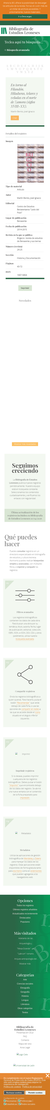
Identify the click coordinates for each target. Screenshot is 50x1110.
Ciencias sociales (25, 984)
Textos (25, 1012)
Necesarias (11, 1101)
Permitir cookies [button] (35, 1093)
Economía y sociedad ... (25, 422)
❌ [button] (48, 1075)
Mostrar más (25, 963)
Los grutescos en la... (25, 343)
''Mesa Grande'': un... (26, 948)
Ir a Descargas (25, 16)
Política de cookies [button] (12, 1087)
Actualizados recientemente (25, 914)
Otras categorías (25, 1008)
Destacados (25, 918)
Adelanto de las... (26, 938)
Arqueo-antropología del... (26, 958)
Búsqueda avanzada (18, 50)
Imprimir (25, 288)
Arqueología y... (26, 943)
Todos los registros (25, 905)
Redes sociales (28, 1104)
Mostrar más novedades (25, 444)
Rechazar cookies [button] (14, 1093)
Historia (25, 996)
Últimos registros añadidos (25, 909)
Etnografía (25, 988)
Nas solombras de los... (25, 396)
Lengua (25, 1000)
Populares (25, 922)
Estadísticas (11, 1104)
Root (29, 320)
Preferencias (26, 1101)
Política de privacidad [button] (32, 1087)
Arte (25, 980)
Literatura (25, 1004)
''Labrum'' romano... (26, 953)
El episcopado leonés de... (25, 316)
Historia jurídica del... (25, 369)
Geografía (25, 992)
